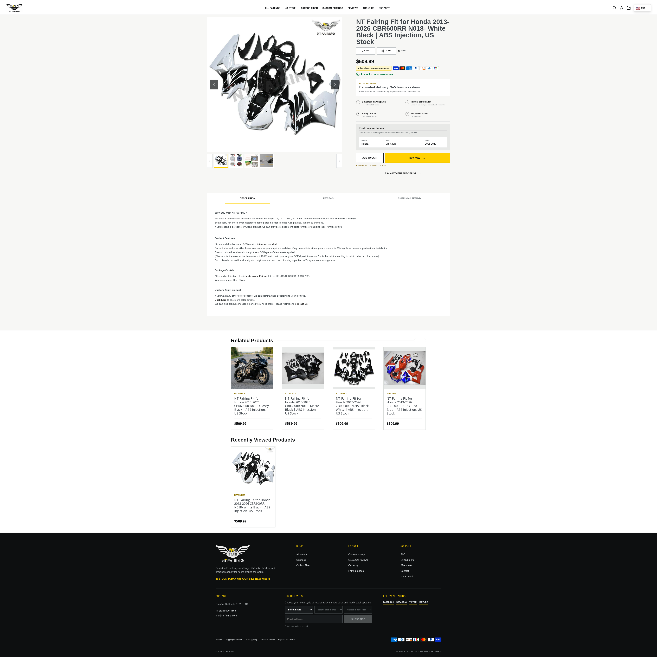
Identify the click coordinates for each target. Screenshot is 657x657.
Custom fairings (356, 554)
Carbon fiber (303, 565)
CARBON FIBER (309, 8)
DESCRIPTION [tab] (247, 198)
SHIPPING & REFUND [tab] (409, 198)
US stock (301, 560)
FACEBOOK (388, 602)
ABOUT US (368, 8)
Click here (220, 299)
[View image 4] (267, 161)
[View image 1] (221, 161)
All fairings (301, 554)
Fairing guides (356, 570)
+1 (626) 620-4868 (226, 610)
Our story (353, 565)
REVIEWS (353, 8)
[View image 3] (251, 161)
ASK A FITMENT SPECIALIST (403, 173)
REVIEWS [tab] (328, 198)
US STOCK (290, 8)
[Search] (614, 8)
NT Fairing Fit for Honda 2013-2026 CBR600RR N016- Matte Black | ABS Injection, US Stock (302, 405)
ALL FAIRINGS (272, 8)
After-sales (406, 565)
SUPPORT (384, 8)
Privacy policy (251, 639)
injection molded (267, 244)
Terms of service (268, 639)
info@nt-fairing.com (226, 615)
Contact (405, 570)
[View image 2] (236, 161)
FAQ (403, 554)
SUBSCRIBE (358, 619)
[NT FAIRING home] (24, 8)
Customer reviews (358, 560)
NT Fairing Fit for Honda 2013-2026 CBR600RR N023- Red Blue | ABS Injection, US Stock (404, 405)
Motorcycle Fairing (256, 276)
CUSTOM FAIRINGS (332, 8)
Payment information (286, 639)
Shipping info (408, 560)
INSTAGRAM (401, 602)
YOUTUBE (423, 602)
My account (407, 576)
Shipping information (234, 639)
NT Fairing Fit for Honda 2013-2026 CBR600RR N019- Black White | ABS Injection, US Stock (352, 405)
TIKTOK (413, 602)
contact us (301, 303)
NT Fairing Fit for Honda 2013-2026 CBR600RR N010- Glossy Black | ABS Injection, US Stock (251, 405)
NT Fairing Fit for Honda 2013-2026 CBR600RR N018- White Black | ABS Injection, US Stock (252, 505)
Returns (219, 639)
